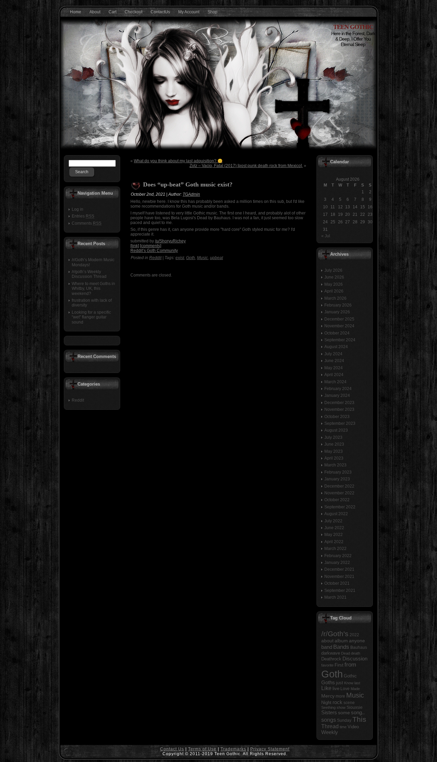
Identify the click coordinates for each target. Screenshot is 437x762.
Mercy (328, 696)
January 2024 (337, 395)
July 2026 (333, 270)
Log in (77, 209)
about (327, 640)
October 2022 (337, 499)
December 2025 (339, 319)
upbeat (216, 257)
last (357, 683)
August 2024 (336, 346)
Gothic (350, 675)
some (344, 712)
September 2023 (339, 423)
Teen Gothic (353, 27)
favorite (327, 665)
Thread (330, 726)
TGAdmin (191, 194)
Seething (328, 707)
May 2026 (333, 284)
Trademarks (233, 749)
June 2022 (334, 527)
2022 (354, 635)
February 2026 (338, 305)
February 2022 (338, 555)
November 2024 (339, 326)
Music (202, 257)
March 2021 (335, 597)
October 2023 (337, 416)
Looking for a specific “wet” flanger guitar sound (91, 317)
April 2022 (333, 541)
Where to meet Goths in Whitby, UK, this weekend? (93, 288)
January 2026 (337, 312)
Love (345, 688)
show (341, 707)
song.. (358, 712)
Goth (190, 257)
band (326, 647)
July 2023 (333, 437)
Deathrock (331, 659)
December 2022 (339, 486)
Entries (83, 216)
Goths (328, 682)
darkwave (330, 653)
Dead (345, 653)
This (359, 719)
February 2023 (338, 472)
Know (348, 683)
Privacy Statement (270, 749)
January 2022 (337, 562)
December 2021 (339, 569)
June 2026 (334, 277)
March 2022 (335, 548)
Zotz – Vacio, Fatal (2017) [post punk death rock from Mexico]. (246, 165)
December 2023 (339, 402)
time (343, 727)
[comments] (150, 245)
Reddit (78, 400)
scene (349, 703)
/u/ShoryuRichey (170, 241)
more (340, 696)
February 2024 (338, 388)
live (336, 688)
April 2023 (333, 458)
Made (355, 689)
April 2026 (333, 291)
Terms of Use (202, 749)
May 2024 (333, 367)
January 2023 (337, 479)
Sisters (329, 712)
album (341, 640)
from (350, 664)
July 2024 (333, 354)
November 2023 (339, 409)
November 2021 (339, 576)
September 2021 (339, 590)
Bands (341, 646)
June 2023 (334, 444)
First (339, 665)
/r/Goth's (335, 634)
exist (179, 257)
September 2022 (339, 507)
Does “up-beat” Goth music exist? (187, 184)
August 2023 (336, 430)
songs (328, 720)
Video (353, 726)
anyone (357, 640)
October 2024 (337, 333)
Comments (86, 223)
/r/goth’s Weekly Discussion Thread (89, 274)
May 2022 (333, 534)
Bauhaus (358, 647)
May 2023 (333, 451)
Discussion (354, 658)
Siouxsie (355, 707)
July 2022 (333, 521)
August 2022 (336, 513)
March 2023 (335, 465)
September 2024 (339, 340)
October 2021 (337, 583)
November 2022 (339, 493)
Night (326, 702)
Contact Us (172, 749)
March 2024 (335, 381)
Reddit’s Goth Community (154, 250)
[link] (134, 245)
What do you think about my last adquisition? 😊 (178, 161)
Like (326, 688)
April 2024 (333, 374)
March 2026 (335, 298)
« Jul (325, 236)
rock (337, 702)
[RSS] (67, 752)
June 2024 (334, 360)
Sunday (344, 720)
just (339, 682)
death (355, 653)
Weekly (329, 732)
